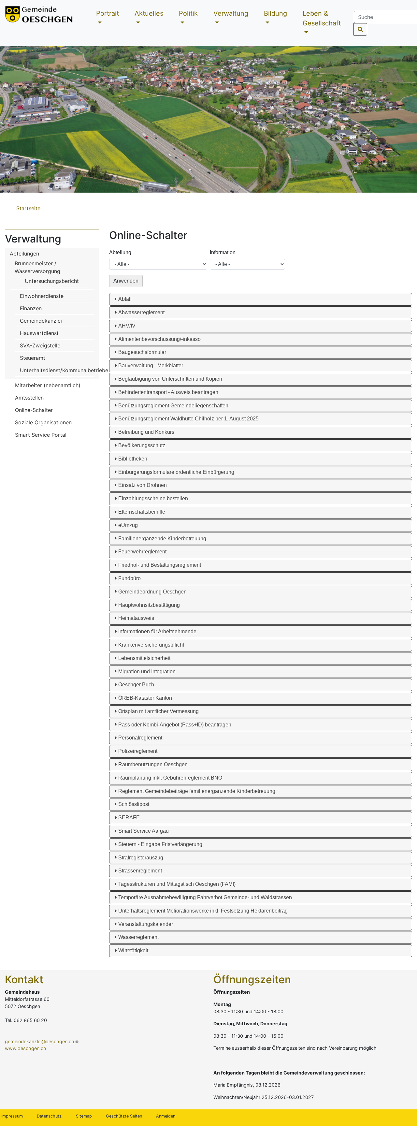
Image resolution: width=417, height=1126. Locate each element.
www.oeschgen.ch (25, 1048)
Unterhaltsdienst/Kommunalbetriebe (64, 370)
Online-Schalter (34, 410)
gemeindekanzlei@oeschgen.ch (39, 1041)
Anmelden (165, 1116)
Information (223, 252)
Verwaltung (230, 13)
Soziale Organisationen (43, 422)
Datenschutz (49, 1116)
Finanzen (31, 308)
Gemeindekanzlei (41, 320)
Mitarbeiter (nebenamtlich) (47, 385)
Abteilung (120, 252)
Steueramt (32, 358)
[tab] (260, 299)
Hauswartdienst (39, 333)
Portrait (107, 13)
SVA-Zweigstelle (40, 345)
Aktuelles (149, 13)
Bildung (275, 13)
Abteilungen (24, 253)
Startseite (28, 208)
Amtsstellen (29, 397)
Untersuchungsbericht (52, 281)
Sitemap (84, 1116)
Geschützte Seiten (124, 1116)
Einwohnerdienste (42, 296)
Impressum (12, 1116)
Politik (188, 13)
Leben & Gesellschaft (322, 18)
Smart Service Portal (40, 434)
